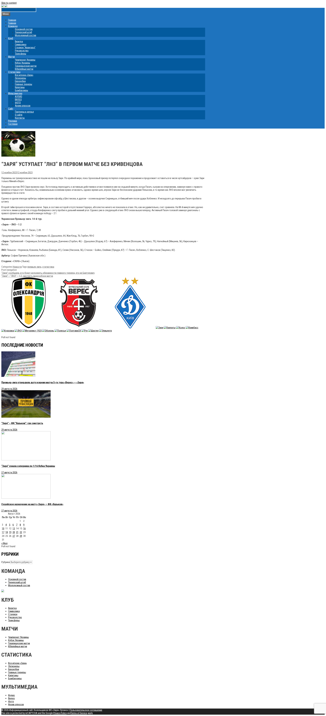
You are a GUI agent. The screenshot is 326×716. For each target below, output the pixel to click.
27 (14, 536)
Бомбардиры (21, 90)
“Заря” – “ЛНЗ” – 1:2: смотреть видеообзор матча (27, 276)
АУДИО (18, 96)
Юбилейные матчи (24, 69)
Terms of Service (79, 713)
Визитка (19, 41)
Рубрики (5, 562)
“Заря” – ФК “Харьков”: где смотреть (22, 423)
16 (24, 528)
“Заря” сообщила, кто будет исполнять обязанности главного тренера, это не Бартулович (48, 272)
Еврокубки (20, 81)
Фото (11, 701)
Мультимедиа (15, 93)
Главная (12, 20)
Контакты (20, 118)
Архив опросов (22, 105)
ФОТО (18, 102)
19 (10, 532)
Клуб (10, 38)
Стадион (12, 614)
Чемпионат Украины (25, 59)
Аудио (11, 695)
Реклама (12, 120)
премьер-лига (34, 266)
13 (14, 528)
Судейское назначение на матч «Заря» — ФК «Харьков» (32, 504)
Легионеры (20, 78)
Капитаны (20, 87)
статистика (48, 266)
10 (3, 528)
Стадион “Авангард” (25, 47)
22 (21, 532)
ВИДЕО (18, 99)
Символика (20, 44)
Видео (11, 698)
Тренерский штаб (23, 32)
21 (17, 532)
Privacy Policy (60, 713)
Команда (12, 26)
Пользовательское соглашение (86, 710)
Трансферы (20, 53)
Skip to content (9, 2)
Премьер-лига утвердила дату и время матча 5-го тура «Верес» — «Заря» (42, 382)
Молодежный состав (25, 35)
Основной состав (24, 29)
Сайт (10, 108)
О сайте (18, 114)
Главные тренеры (23, 84)
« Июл (4, 543)
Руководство (22, 50)
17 (3, 532)
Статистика (14, 72)
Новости (17, 266)
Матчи (11, 56)
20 (14, 532)
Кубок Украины (22, 62)
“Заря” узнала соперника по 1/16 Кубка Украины (28, 466)
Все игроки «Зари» (24, 75)
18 (6, 532)
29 (21, 536)
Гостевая (12, 124)
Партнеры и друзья (24, 111)
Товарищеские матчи (26, 66)
